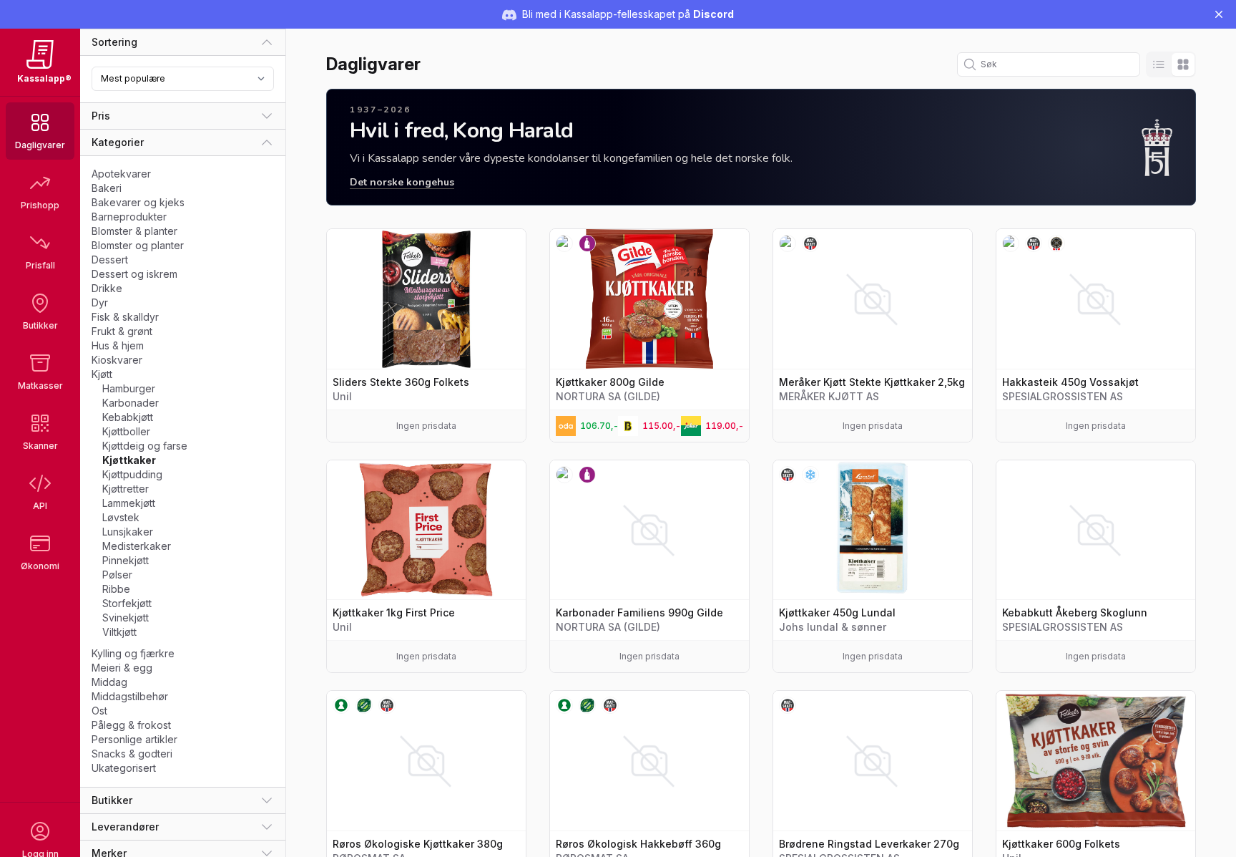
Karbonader (130, 403)
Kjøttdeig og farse (144, 446)
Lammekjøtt (128, 503)
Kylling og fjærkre (133, 653)
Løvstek (120, 517)
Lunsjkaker (127, 532)
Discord (713, 14)
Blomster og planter (138, 245)
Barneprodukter (129, 216)
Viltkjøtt (119, 632)
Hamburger (128, 388)
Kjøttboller (126, 431)
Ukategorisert (124, 768)
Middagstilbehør (130, 696)
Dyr (100, 302)
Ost (99, 711)
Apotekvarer (121, 174)
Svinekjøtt (125, 617)
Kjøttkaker (129, 460)
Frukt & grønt (122, 331)
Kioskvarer (117, 360)
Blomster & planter (134, 231)
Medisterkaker (136, 546)
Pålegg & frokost (131, 725)
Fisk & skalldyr (125, 317)
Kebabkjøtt (127, 417)
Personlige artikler (134, 739)
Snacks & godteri (132, 753)
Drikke (107, 288)
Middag (109, 682)
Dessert (110, 259)
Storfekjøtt (127, 603)
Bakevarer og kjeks (138, 202)
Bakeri (107, 188)
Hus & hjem (118, 345)
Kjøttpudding (132, 474)
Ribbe (116, 589)
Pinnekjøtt (125, 560)
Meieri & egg (122, 668)
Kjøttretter (125, 489)
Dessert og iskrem (134, 274)
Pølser (117, 574)
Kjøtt (102, 374)
